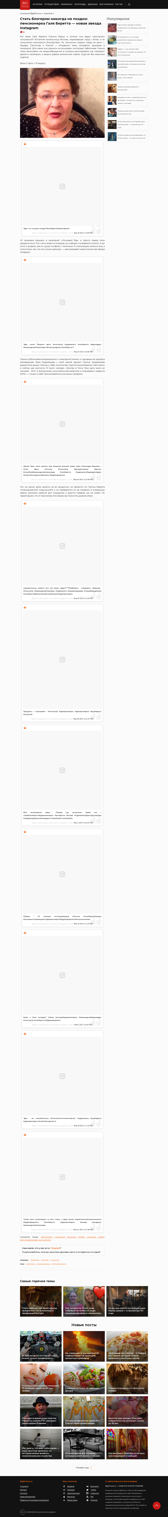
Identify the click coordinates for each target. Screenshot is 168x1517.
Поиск (136, 4)
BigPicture (36, 13)
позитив (48, 13)
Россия (44, 1260)
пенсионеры (43, 1264)
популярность (59, 1264)
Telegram (55, 1248)
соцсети (55, 1260)
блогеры (30, 1264)
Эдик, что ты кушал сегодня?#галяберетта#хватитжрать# (46, 228)
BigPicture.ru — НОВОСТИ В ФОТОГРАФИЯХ (124, 1486)
